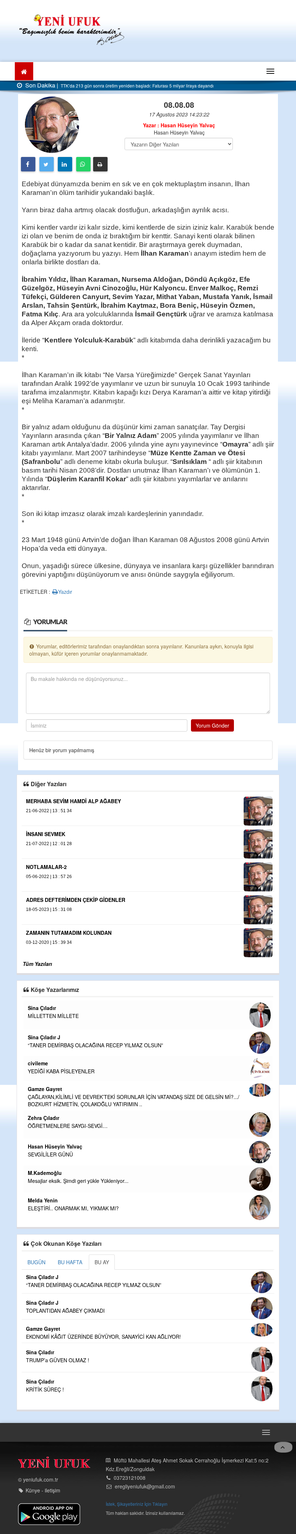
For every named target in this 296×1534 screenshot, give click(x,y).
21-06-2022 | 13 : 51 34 (49, 810)
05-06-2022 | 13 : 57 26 (49, 876)
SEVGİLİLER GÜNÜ (50, 1154)
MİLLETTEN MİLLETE (53, 1015)
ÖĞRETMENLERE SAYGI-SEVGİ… (68, 1125)
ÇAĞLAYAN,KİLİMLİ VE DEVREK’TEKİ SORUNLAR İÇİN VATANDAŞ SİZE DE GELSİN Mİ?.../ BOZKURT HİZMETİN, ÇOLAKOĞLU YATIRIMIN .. (133, 1100)
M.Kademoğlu (45, 1172)
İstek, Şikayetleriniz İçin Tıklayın (136, 1504)
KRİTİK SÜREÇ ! (45, 1389)
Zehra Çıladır (43, 1117)
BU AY (102, 1262)
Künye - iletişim (43, 1490)
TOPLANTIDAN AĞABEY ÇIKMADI (65, 1310)
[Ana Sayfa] (72, 29)
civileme (38, 1063)
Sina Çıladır (42, 1007)
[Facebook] (28, 164)
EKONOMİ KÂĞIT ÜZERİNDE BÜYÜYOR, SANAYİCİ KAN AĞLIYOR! (103, 1336)
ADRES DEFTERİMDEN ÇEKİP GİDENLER (75, 899)
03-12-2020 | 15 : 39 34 (49, 942)
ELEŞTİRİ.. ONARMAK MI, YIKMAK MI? (73, 1208)
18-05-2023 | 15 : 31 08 (49, 909)
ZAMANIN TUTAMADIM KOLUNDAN (69, 932)
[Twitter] (46, 164)
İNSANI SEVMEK (45, 834)
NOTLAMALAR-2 (46, 866)
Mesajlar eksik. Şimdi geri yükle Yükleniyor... (78, 1180)
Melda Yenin (43, 1200)
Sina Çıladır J (44, 1037)
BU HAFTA (70, 1262)
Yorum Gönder (212, 725)
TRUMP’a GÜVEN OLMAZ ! (57, 1360)
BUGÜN (36, 1262)
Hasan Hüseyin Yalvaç (55, 1146)
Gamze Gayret (45, 1088)
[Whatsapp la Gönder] (83, 164)
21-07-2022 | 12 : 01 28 (49, 843)
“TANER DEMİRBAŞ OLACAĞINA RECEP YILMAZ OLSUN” (95, 1045)
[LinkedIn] (65, 164)
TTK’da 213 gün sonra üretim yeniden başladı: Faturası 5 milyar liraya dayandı (137, 85)
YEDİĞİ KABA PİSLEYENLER (61, 1071)
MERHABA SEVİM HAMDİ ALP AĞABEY (73, 801)
